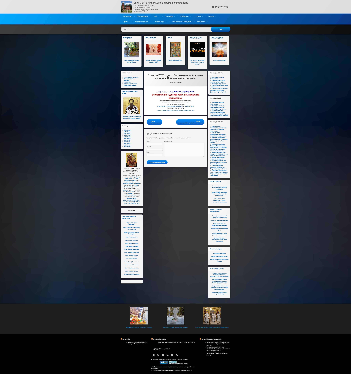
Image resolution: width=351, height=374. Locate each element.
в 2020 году (127, 136)
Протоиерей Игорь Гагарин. (219, 109)
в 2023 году (127, 132)
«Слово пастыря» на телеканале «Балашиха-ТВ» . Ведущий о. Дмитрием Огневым (218, 167)
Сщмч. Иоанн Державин (131, 240)
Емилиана (127, 182)
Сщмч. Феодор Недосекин (132, 268)
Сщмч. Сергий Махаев (131, 258)
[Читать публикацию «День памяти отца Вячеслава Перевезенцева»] (175, 316)
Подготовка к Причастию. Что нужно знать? (197, 62)
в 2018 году (127, 140)
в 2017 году (127, 141)
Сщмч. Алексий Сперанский (131, 249)
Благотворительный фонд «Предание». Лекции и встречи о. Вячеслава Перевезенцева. (219, 154)
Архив (125, 22)
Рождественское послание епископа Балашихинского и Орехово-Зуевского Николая (219, 281)
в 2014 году (127, 146)
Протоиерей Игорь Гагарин (219, 83)
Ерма (137, 178)
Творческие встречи (216, 249)
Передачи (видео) (141, 22)
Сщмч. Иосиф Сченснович (132, 262)
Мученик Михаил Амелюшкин (131, 274)
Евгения (128, 195)
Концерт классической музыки (219, 256)
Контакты (126, 80)
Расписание (127, 16)
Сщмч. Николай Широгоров (131, 265)
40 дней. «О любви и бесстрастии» (219, 220)
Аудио (199, 16)
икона (137, 177)
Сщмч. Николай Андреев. (131, 255)
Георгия (126, 186)
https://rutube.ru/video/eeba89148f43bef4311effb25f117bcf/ (175, 106)
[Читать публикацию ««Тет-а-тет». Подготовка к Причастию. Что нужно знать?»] (197, 50)
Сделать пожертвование (130, 83)
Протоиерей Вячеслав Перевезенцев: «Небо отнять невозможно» (219, 239)
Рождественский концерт (219, 253)
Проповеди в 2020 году (175, 82)
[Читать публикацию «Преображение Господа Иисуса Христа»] (132, 50)
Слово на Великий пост (175, 60)
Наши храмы (127, 82)
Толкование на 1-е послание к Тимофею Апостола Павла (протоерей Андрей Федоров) (219, 90)
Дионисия (131, 183)
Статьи (169, 38)
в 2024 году (127, 130)
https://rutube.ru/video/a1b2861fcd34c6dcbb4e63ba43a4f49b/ (175, 110)
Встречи (211, 16)
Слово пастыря (150, 38)
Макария (125, 190)
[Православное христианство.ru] (173, 363)
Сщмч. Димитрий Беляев (131, 246)
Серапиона (127, 180)
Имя (148, 141)
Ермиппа (137, 183)
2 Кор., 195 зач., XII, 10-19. (129, 200)
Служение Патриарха (159, 339)
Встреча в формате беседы (219, 187)
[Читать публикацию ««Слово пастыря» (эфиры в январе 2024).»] (154, 50)
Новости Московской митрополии (211, 339)
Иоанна (136, 185)
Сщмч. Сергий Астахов (132, 237)
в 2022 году (127, 133)
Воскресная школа (129, 78)
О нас (155, 16)
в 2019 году (127, 138)
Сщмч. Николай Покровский (131, 252)
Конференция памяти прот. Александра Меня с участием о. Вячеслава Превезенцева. (218, 162)
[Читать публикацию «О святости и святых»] (219, 50)
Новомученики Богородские (181, 22)
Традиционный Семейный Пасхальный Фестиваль (139, 327)
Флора (134, 177)
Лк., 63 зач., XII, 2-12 (134, 203)
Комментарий (168, 141)
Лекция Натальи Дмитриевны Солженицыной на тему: (219, 194)
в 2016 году (127, 143)
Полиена (133, 180)
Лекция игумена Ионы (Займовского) (219, 200)
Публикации (184, 16)
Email (149, 147)
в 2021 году (127, 135)
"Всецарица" (129, 198)
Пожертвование (142, 16)
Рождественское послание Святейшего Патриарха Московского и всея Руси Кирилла (219, 275)
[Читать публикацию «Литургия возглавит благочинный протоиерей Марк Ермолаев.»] (212, 316)
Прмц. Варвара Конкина (131, 271)
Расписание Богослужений (131, 77)
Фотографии (201, 22)
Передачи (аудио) (217, 38)
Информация (159, 22)
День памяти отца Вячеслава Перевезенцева (175, 327)
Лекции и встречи (215, 181)
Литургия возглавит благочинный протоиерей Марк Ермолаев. (212, 327)
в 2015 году (127, 145)
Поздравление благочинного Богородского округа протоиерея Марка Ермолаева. (219, 287)
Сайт (148, 152)
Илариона (125, 183)
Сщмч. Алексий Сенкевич (131, 243)
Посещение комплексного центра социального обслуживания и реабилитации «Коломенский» (218, 349)
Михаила (133, 195)
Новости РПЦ (126, 339)
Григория (129, 193)
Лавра (126, 178)
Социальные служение (130, 85)
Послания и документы (217, 268)
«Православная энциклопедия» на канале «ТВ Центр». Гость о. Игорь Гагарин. (218, 134)
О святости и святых (219, 60)
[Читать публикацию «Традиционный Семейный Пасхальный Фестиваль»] (139, 316)
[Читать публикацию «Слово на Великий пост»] (175, 50)
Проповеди (169, 16)
